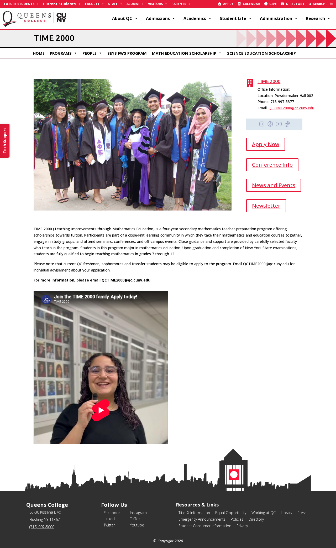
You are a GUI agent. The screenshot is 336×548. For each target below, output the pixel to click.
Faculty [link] (92, 4)
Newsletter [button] (266, 205)
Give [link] (273, 4)
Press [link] (302, 512)
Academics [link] (194, 18)
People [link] (89, 53)
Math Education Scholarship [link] (184, 53)
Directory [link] (295, 4)
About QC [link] (122, 18)
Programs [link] (61, 53)
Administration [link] (276, 18)
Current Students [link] (59, 3)
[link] (331, 4)
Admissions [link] (158, 18)
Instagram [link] (138, 512)
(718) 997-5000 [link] (41, 526)
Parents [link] (178, 4)
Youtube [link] (137, 525)
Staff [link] (113, 4)
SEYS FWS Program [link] (127, 53)
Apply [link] (228, 4)
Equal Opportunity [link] (230, 512)
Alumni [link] (133, 4)
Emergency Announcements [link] (201, 519)
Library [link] (286, 512)
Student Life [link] (233, 18)
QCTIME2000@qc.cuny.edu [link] (291, 107)
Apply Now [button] (265, 144)
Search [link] (319, 4)
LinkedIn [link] (111, 518)
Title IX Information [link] (194, 512)
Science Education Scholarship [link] (261, 53)
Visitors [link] (155, 4)
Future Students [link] (19, 4)
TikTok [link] (135, 518)
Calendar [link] (251, 4)
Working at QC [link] (263, 512)
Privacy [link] (242, 525)
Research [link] (315, 18)
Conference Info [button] (272, 164)
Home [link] (39, 53)
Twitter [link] (109, 525)
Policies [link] (237, 519)
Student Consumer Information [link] (204, 525)
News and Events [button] (273, 185)
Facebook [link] (112, 512)
